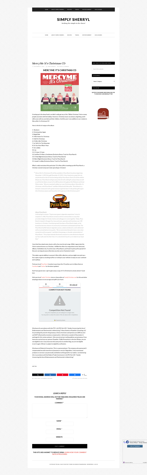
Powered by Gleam (60, 320)
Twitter (43, 266)
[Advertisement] (73, 51)
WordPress (90, 464)
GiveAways (44, 378)
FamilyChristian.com (70, 277)
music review (78, 378)
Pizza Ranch (44, 264)
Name (59, 421)
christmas (37, 378)
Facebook (35, 266)
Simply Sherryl (73, 19)
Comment (59, 403)
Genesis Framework (80, 464)
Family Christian (46, 277)
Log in (96, 464)
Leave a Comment (64, 66)
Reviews (50, 378)
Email (59, 429)
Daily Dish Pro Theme (66, 464)
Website (59, 437)
